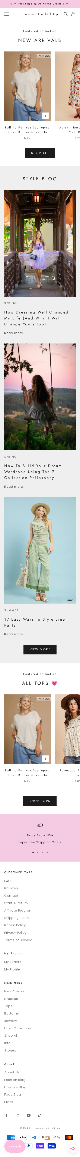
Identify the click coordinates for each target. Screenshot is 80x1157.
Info (7, 1043)
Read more (13, 333)
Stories (10, 1050)
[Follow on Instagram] (17, 1115)
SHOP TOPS (40, 801)
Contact (11, 895)
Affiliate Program (18, 910)
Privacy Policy (15, 932)
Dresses (11, 998)
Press (8, 1102)
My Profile (12, 969)
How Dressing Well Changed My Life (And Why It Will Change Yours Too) (36, 318)
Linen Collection (17, 1028)
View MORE (40, 649)
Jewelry (10, 1021)
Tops (8, 1006)
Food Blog (12, 1094)
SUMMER (11, 610)
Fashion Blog (14, 1079)
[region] (40, 834)
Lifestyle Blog (15, 1087)
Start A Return (16, 903)
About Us (12, 1072)
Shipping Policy (16, 917)
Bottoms (11, 1013)
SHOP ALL (40, 153)
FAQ (7, 881)
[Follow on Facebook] (6, 1115)
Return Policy (15, 925)
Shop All (11, 1035)
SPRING (10, 303)
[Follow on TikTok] (40, 1115)
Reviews (11, 888)
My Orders (12, 962)
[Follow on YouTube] (28, 1115)
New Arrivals (14, 991)
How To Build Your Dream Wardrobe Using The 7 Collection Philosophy (33, 471)
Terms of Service (18, 940)
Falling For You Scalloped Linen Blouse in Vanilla (27, 129)
